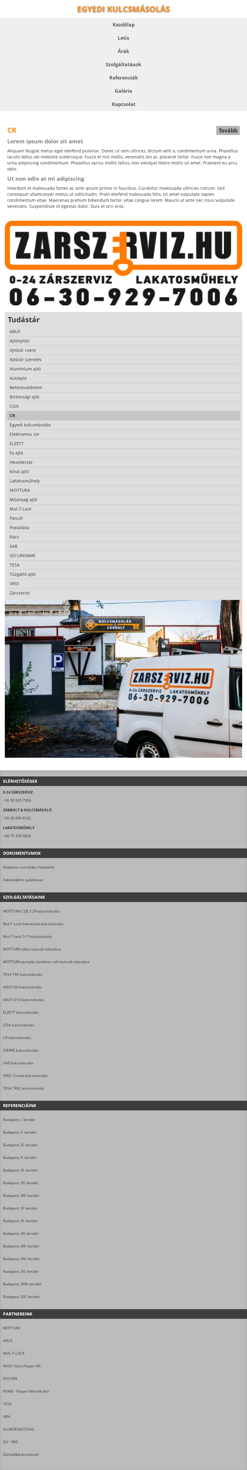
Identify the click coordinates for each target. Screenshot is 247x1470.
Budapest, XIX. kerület (21, 1296)
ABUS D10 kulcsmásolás (23, 999)
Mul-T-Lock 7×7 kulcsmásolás (27, 936)
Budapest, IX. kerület (20, 1208)
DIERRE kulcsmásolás (21, 1050)
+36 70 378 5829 (17, 835)
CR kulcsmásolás (17, 1037)
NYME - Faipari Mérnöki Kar (26, 1391)
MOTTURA (11, 1328)
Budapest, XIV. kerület (21, 1258)
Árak (123, 51)
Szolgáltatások (123, 64)
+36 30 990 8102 (17, 818)
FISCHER (10, 1378)
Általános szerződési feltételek (28, 867)
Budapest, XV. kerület (21, 1271)
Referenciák (123, 77)
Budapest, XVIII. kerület (22, 1284)
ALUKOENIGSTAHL (18, 1429)
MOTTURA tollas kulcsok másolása (32, 949)
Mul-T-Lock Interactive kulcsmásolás (33, 923)
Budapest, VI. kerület (20, 1170)
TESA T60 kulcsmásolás (22, 974)
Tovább (228, 130)
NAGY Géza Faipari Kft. (22, 1366)
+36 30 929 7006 (17, 800)
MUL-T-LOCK (13, 1353)
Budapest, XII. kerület (20, 1233)
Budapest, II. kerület (19, 1132)
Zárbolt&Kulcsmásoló (21, 1454)
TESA (7, 1403)
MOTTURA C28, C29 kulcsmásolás (31, 911)
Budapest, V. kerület (19, 1157)
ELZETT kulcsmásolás (21, 1012)
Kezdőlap (124, 24)
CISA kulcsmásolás (18, 1025)
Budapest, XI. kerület (20, 1220)
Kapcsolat (124, 104)
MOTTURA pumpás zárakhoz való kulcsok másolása (46, 961)
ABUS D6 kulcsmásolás (22, 987)
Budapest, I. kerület (19, 1119)
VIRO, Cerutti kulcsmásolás (25, 1075)
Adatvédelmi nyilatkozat (23, 879)
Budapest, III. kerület (20, 1144)
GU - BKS (10, 1441)
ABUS (8, 1340)
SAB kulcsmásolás (18, 1063)
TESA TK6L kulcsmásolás (23, 1088)
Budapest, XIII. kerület (21, 1246)
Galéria (123, 91)
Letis (123, 38)
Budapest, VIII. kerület (21, 1195)
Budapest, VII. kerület (20, 1182)
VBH (6, 1416)
